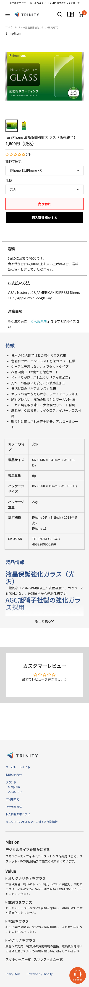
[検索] (59, 14)
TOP (7, 27)
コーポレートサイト (17, 767)
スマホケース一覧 (18, 959)
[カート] (81, 14)
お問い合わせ (13, 775)
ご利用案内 (39, 321)
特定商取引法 (13, 807)
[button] (15, 154)
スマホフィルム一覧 (48, 959)
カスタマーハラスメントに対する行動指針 (31, 821)
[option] (44, 236)
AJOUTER (13, 791)
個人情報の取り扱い (17, 814)
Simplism (13, 33)
